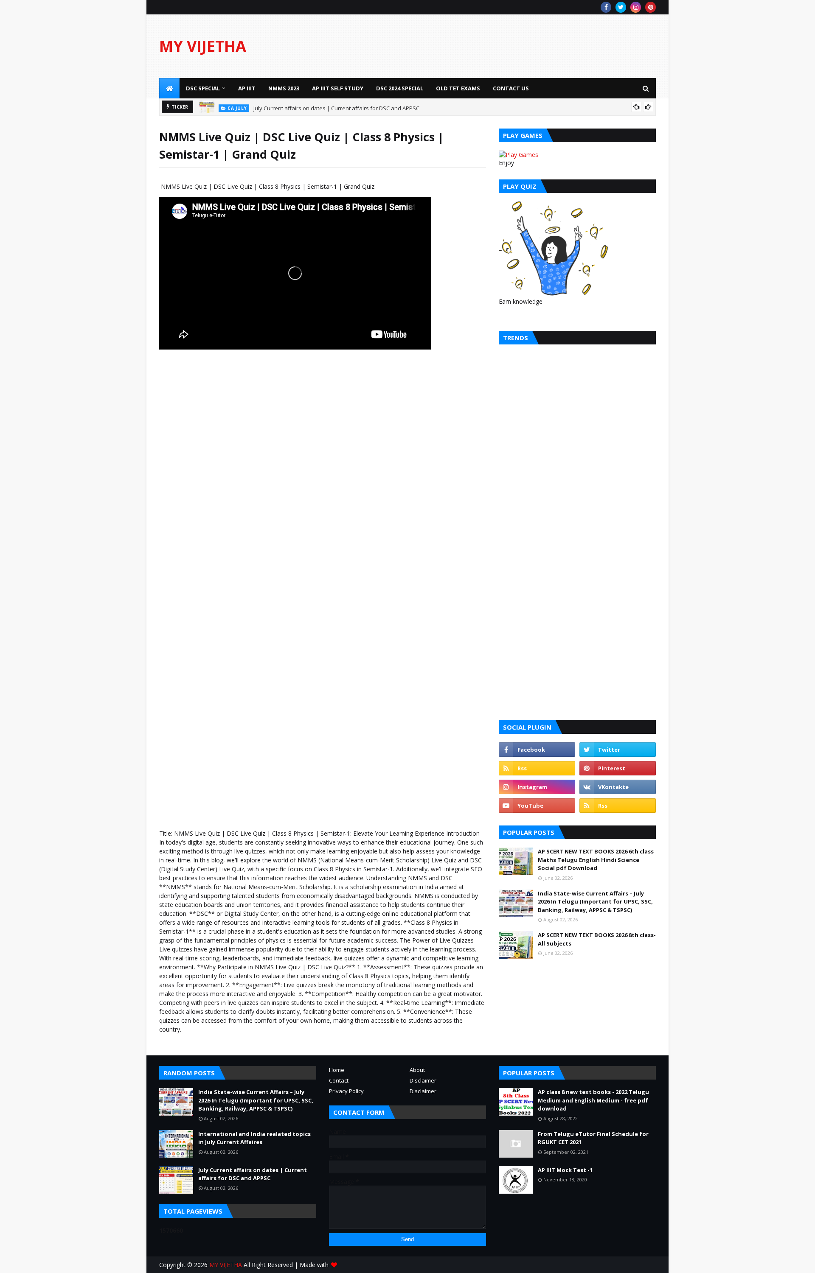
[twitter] (620, 7)
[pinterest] (650, 7)
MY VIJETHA (202, 46)
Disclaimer (423, 1080)
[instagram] (635, 7)
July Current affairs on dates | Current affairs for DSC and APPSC (336, 107)
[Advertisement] (501, 46)
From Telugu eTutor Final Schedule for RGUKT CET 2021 (593, 1138)
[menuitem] (169, 88)
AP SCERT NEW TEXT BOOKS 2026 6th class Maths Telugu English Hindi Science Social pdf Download (596, 860)
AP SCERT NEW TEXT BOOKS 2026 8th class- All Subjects (597, 939)
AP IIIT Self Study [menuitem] (337, 88)
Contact (338, 1080)
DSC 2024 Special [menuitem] (399, 88)
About (417, 1070)
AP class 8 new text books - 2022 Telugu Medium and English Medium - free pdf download (593, 1100)
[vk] (617, 787)
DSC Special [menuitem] (203, 88)
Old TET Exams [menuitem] (458, 88)
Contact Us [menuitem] (511, 88)
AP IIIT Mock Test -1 (565, 1170)
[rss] (537, 768)
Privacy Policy (346, 1091)
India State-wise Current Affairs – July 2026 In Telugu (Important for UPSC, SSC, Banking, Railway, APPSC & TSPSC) (595, 902)
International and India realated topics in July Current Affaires (254, 1138)
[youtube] (537, 805)
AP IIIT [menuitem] (247, 88)
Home (336, 1070)
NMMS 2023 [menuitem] (283, 88)
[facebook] (606, 7)
